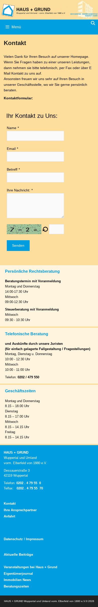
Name (11, 128)
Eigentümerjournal (18, 573)
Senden (18, 245)
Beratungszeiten (16, 586)
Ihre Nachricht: (18, 190)
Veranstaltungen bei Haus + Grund (30, 567)
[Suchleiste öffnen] (93, 23)
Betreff (12, 169)
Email (11, 149)
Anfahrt (9, 516)
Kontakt (10, 503)
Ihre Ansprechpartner (20, 510)
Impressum (34, 539)
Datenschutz (13, 539)
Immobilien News (17, 580)
